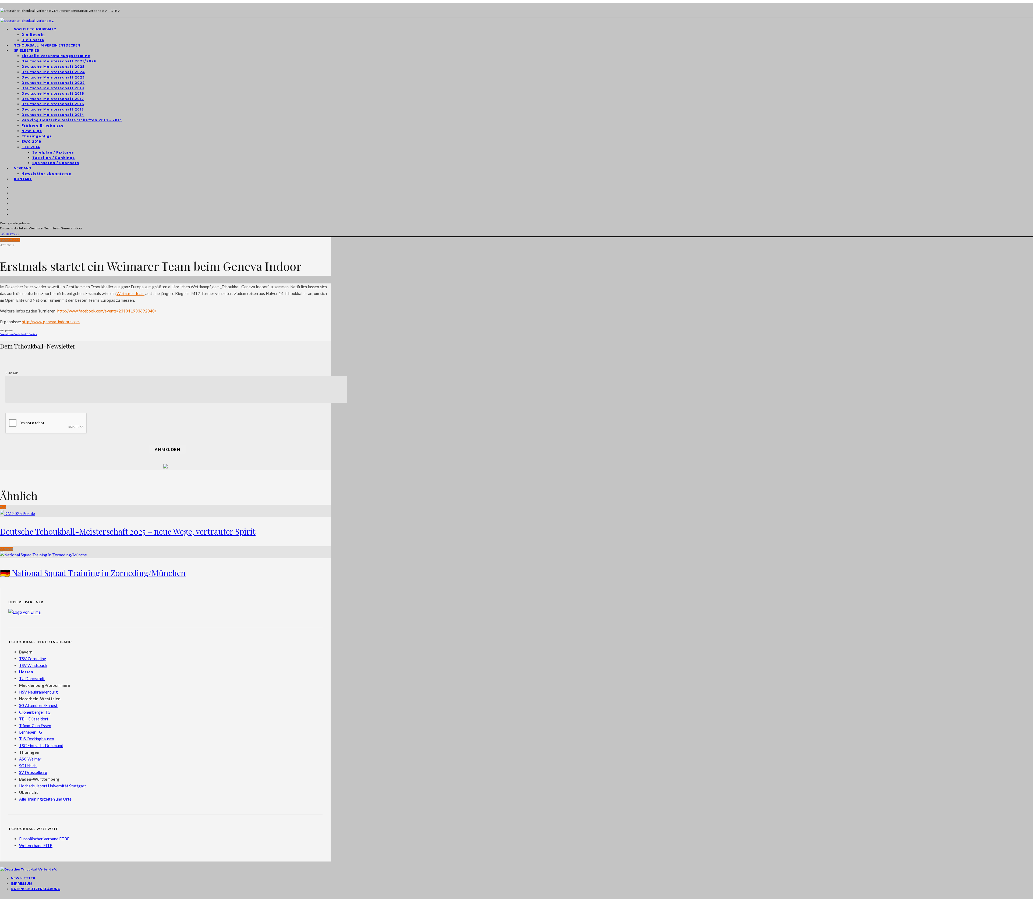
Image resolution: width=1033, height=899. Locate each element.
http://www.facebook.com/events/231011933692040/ (106, 310)
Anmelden (167, 449)
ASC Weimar (30, 758)
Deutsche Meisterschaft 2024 (53, 72)
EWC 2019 (31, 142)
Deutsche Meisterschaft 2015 (53, 109)
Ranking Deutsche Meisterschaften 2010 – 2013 (72, 120)
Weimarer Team (130, 293)
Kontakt (23, 179)
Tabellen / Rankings (53, 158)
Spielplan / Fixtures (53, 152)
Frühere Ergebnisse (43, 125)
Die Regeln (33, 35)
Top (3, 507)
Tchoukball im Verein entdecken (47, 45)
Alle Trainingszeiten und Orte (45, 799)
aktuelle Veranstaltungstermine (56, 56)
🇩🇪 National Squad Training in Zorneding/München (93, 572)
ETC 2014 (31, 147)
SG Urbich (28, 765)
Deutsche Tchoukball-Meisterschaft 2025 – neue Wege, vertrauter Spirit (128, 531)
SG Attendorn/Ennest (38, 705)
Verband (22, 168)
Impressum (21, 884)
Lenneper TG (30, 732)
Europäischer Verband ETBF (44, 838)
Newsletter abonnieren (47, 174)
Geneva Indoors (7, 334)
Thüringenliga (37, 136)
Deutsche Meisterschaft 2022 (53, 83)
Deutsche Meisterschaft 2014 (53, 115)
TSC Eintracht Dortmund (41, 745)
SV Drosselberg (33, 772)
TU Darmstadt (32, 678)
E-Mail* (11, 373)
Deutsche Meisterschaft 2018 (53, 93)
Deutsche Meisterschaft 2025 (53, 67)
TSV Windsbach (33, 665)
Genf (16, 334)
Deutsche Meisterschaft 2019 (53, 88)
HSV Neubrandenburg (38, 692)
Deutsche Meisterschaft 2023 (53, 77)
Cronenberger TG (35, 712)
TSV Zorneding (32, 658)
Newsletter (23, 878)
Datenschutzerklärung (35, 889)
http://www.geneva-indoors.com (51, 321)
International (10, 240)
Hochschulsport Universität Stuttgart (52, 785)
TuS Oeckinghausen (36, 738)
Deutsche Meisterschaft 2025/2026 (59, 61)
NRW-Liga (32, 131)
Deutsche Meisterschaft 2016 (53, 104)
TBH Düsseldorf (33, 718)
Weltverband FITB (35, 845)
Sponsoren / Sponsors (55, 163)
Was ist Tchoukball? (35, 29)
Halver (21, 334)
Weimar (33, 334)
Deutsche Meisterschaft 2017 (53, 99)
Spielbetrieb (26, 50)
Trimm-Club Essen (35, 725)
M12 (27, 334)
